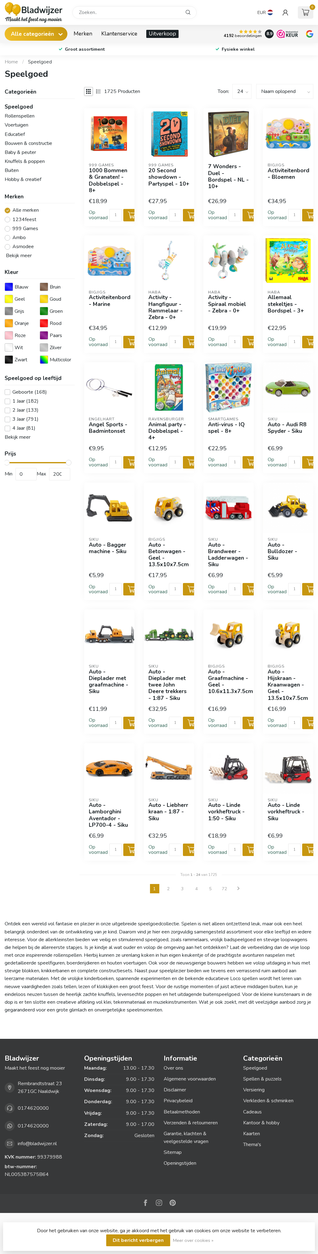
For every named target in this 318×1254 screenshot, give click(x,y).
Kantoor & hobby (261, 1122)
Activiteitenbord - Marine (109, 300)
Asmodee (23, 247)
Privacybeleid (178, 1100)
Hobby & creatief (23, 179)
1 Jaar (25, 401)
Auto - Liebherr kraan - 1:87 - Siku (168, 811)
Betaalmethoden (182, 1111)
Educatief (15, 134)
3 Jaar (25, 419)
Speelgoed (40, 62)
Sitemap (173, 1152)
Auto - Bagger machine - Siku (107, 548)
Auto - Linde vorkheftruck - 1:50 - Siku (226, 811)
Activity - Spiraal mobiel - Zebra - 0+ (227, 304)
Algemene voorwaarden (190, 1079)
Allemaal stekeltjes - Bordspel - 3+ (286, 304)
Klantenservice (119, 33)
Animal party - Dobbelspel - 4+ (167, 431)
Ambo (19, 238)
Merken (83, 33)
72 (224, 889)
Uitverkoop (162, 33)
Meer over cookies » (193, 1240)
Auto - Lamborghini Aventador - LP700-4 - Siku (108, 815)
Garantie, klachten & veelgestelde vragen (186, 1137)
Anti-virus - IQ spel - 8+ (226, 427)
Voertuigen (16, 125)
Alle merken (25, 210)
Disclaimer (175, 1089)
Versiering (254, 1089)
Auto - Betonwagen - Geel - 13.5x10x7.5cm (168, 555)
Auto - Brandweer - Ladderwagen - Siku (228, 555)
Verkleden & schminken (268, 1100)
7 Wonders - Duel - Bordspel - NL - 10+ (228, 176)
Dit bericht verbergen (138, 1240)
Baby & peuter (20, 152)
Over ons (173, 1068)
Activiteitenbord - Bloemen (288, 173)
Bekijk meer (18, 255)
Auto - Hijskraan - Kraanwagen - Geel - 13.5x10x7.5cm (288, 685)
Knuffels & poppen (25, 161)
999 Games (25, 229)
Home (11, 62)
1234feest (24, 220)
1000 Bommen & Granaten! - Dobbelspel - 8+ (108, 180)
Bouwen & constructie (28, 143)
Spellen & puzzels (262, 1079)
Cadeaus (252, 1111)
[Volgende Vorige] (238, 888)
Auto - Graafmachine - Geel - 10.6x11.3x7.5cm (228, 682)
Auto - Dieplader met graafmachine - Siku (108, 682)
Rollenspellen (19, 116)
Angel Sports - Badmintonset (108, 427)
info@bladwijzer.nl (37, 1143)
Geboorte (29, 392)
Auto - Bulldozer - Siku (282, 551)
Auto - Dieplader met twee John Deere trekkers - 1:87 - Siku (167, 685)
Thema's (252, 1144)
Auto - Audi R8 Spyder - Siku (287, 427)
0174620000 (33, 1108)
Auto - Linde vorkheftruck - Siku (286, 811)
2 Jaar (25, 410)
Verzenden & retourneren (191, 1122)
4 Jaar (23, 428)
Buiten (12, 170)
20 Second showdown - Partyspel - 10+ (168, 177)
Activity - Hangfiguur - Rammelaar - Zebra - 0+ (165, 307)
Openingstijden (180, 1163)
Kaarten (251, 1133)
